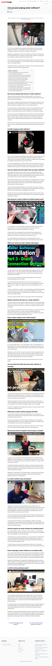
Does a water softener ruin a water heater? (17, 80)
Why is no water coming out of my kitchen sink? (41, 654)
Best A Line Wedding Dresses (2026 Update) (42, 657)
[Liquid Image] (6, 2)
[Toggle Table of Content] (32, 70)
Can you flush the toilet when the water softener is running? (21, 82)
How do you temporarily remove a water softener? (19, 72)
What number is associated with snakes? (41, 651)
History (46, 1)
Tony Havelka (11, 9)
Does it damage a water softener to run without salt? (19, 89)
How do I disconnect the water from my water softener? (20, 75)
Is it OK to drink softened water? (15, 90)
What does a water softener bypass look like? (18, 83)
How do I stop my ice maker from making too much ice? (41, 648)
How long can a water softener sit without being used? (20, 76)
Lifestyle (46, 3)
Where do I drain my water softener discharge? (18, 78)
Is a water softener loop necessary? (16, 86)
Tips (8, 618)
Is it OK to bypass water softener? (15, 73)
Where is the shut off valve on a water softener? (18, 79)
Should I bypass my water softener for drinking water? (20, 87)
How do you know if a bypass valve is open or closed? (20, 85)
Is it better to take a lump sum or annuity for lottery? (41, 645)
